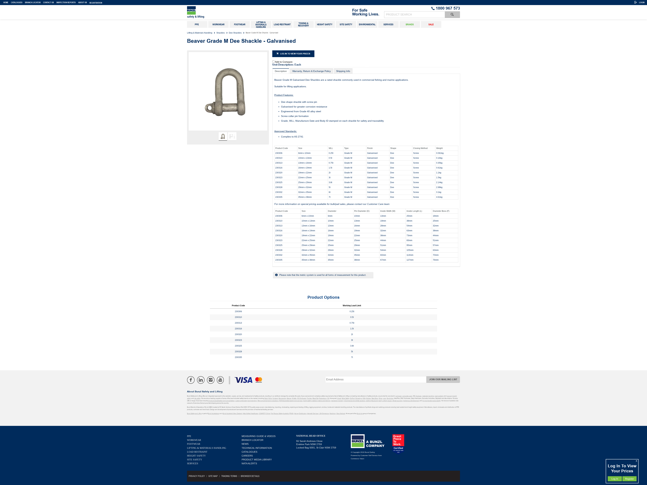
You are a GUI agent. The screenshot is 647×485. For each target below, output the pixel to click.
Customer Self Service (369, 455)
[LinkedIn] (201, 380)
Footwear (193, 444)
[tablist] (366, 167)
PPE (189, 436)
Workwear (194, 440)
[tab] (280, 71)
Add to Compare (283, 61)
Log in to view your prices (295, 54)
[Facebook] (191, 380)
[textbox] (414, 14)
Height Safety (196, 456)
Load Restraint (197, 452)
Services (192, 463)
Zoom (231, 93)
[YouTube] (220, 380)
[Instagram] (210, 380)
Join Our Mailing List (443, 379)
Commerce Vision (357, 459)
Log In (614, 478)
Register (629, 478)
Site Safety (194, 459)
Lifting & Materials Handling (206, 448)
